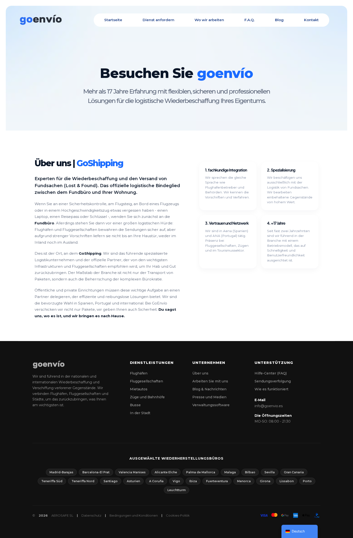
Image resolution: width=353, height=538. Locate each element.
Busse (135, 405)
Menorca (244, 481)
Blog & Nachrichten (209, 389)
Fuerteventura (217, 481)
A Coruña (156, 481)
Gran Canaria (294, 472)
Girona (265, 481)
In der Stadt (140, 413)
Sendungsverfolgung (273, 381)
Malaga (230, 472)
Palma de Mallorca (200, 472)
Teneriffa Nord (83, 481)
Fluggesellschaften (146, 381)
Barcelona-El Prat (96, 472)
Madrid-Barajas (61, 472)
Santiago (110, 481)
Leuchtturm (176, 490)
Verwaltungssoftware (211, 405)
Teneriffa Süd (51, 481)
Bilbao (250, 472)
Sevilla (269, 472)
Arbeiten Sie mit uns (210, 381)
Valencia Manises (132, 472)
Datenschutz (91, 515)
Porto (307, 481)
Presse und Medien (209, 397)
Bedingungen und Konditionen (134, 515)
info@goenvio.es (269, 406)
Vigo (176, 481)
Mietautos (138, 389)
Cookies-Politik (178, 515)
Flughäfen (138, 373)
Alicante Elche (166, 472)
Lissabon (287, 481)
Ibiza (193, 481)
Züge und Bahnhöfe (147, 397)
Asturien (133, 481)
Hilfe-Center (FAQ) (271, 373)
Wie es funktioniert (271, 389)
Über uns (200, 373)
